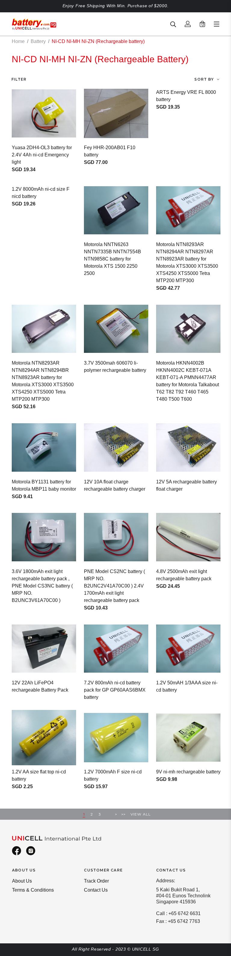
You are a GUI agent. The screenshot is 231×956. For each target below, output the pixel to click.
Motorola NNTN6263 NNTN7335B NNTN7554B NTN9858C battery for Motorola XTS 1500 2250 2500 (112, 259)
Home (18, 41)
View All (141, 814)
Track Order (96, 881)
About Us (22, 881)
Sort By (204, 79)
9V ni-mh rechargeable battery (188, 771)
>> (123, 814)
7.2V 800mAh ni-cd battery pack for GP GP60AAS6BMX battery (115, 690)
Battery (38, 41)
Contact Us (96, 890)
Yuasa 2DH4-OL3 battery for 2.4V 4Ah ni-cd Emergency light (42, 155)
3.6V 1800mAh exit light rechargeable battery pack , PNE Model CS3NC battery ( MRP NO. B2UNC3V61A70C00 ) (42, 586)
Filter (18, 79)
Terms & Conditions (33, 890)
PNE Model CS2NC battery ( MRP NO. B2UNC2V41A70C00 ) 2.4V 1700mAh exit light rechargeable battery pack (114, 586)
